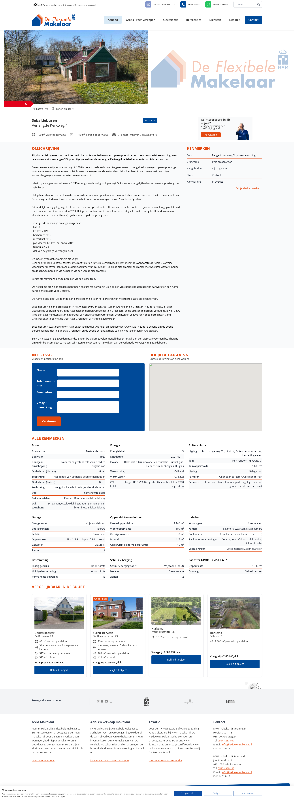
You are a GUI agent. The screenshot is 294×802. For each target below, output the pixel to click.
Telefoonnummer (46, 383)
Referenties (193, 20)
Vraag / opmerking (44, 405)
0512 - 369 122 (226, 768)
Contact (253, 20)
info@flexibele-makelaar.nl (237, 744)
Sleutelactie (170, 20)
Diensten (215, 20)
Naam (41, 370)
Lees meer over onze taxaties (165, 760)
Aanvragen (211, 134)
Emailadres (44, 392)
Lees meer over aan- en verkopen (109, 760)
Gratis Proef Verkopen (140, 20)
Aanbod (113, 20)
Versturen (49, 421)
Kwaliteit (234, 20)
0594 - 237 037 (226, 740)
